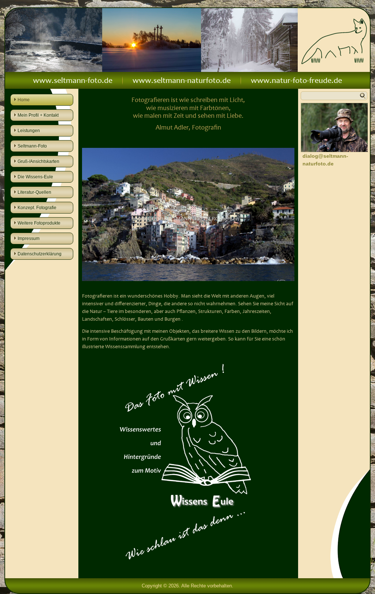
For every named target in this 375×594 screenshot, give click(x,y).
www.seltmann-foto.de (72, 80)
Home (24, 99)
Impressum (29, 238)
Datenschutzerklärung (40, 253)
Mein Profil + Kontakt (38, 115)
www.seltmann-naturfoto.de (182, 80)
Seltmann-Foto (32, 146)
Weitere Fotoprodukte (39, 223)
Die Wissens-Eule (35, 176)
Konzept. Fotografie (37, 207)
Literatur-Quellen (34, 192)
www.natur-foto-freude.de (296, 80)
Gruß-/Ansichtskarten (38, 161)
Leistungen (29, 130)
